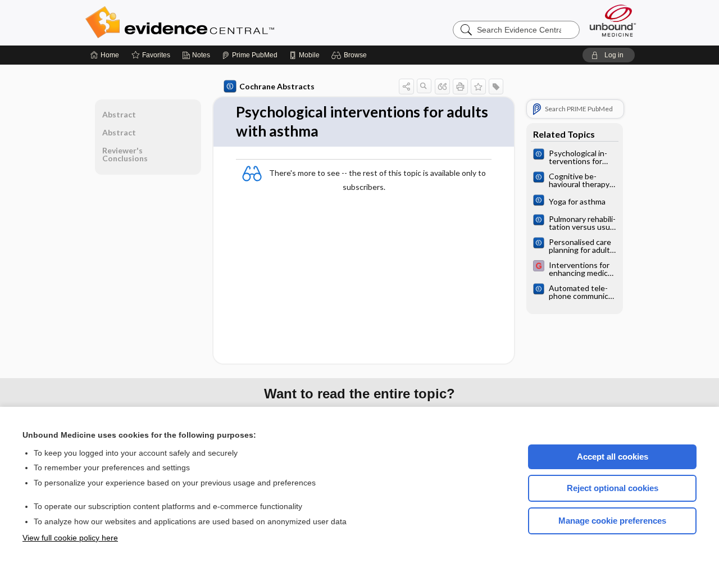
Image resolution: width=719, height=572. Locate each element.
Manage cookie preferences (612, 520)
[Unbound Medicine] (613, 20)
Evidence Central (224, 22)
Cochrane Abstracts (277, 86)
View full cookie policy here (70, 537)
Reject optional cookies (612, 488)
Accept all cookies (612, 456)
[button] (350, 55)
